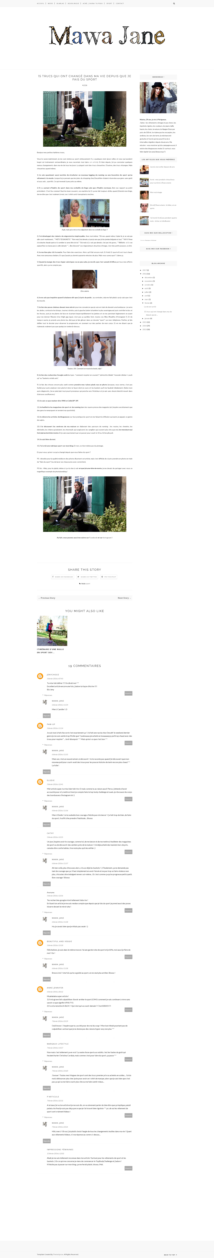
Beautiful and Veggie (59, 941)
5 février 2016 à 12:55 (55, 837)
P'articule (53, 1096)
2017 (145, 270)
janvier (147, 318)
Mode (50, 3)
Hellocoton (153, 240)
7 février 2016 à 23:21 (60, 1127)
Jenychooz (53, 674)
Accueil (40, 3)
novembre (148, 281)
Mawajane (147, 240)
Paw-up (51, 724)
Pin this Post (110, 577)
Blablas (60, 3)
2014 (145, 326)
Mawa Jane (58, 701)
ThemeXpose (58, 1254)
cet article (93, 162)
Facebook (93, 538)
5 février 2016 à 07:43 (55, 679)
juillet (147, 292)
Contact (120, 3)
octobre (148, 285)
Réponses (48, 695)
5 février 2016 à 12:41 (55, 784)
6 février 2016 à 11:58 (60, 922)
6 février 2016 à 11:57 (60, 863)
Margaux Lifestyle (58, 1044)
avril (146, 296)
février (147, 303)
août (146, 288)
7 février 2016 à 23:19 (60, 1021)
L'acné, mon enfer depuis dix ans (162, 167)
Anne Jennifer (55, 988)
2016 (145, 274)
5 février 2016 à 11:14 (55, 728)
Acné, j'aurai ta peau (93, 3)
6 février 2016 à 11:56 (60, 810)
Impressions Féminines (60, 1149)
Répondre (128, 693)
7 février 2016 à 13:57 (55, 1048)
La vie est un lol (150, 307)
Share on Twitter (89, 577)
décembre (148, 277)
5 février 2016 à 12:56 (55, 896)
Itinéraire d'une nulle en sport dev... (50, 651)
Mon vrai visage (156, 192)
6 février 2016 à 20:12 (55, 992)
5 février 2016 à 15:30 (55, 945)
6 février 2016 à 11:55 (60, 754)
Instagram (107, 538)
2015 (145, 322)
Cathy (50, 833)
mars (146, 299)
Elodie (51, 780)
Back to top (169, 1255)
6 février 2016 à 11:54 (60, 705)
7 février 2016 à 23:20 (60, 1071)
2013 (145, 329)
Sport (109, 3)
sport (88, 583)
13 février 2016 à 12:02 (55, 1153)
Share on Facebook (64, 577)
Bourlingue (73, 3)
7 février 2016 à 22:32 (55, 1101)
